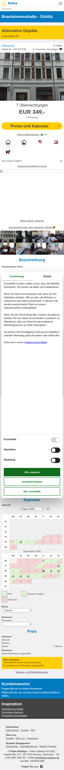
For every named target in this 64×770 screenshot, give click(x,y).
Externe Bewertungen (28, 134)
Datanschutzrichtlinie (35, 342)
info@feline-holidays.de (47, 757)
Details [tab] (47, 276)
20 (58, 571)
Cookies (25, 730)
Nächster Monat (48, 508)
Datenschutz (12, 730)
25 (21, 542)
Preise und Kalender (30, 126)
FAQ (33, 730)
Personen (7, 620)
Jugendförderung (29, 746)
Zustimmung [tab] (17, 276)
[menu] (60, 3)
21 (13, 576)
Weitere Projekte (47, 746)
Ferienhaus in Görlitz (12, 709)
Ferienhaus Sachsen (12, 712)
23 (28, 576)
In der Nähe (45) (10, 36)
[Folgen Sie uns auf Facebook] (41, 766)
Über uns (20, 738)
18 (43, 571)
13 (58, 566)
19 (51, 571)
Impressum (32, 738)
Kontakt (10, 738)
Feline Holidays (32, 3)
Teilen (59, 45)
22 (21, 576)
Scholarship (12, 746)
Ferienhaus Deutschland (14, 715)
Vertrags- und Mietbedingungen (32, 672)
